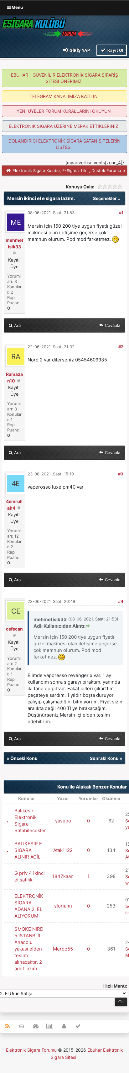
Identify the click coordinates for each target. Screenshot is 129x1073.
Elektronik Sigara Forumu (31, 1050)
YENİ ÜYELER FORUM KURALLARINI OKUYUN (64, 111)
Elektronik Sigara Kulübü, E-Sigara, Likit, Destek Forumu (67, 170)
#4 (120, 601)
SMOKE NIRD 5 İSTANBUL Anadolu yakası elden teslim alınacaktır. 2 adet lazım (29, 949)
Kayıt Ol (114, 50)
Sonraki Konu (104, 758)
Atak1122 (63, 850)
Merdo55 (63, 949)
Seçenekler (105, 198)
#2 (120, 346)
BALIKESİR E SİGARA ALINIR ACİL (28, 850)
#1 (121, 212)
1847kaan (63, 876)
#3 (120, 473)
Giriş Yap (79, 50)
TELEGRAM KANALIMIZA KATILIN (63, 96)
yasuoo (63, 821)
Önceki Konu (24, 758)
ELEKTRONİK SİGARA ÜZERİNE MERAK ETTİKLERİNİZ (63, 126)
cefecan (14, 628)
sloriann (63, 906)
